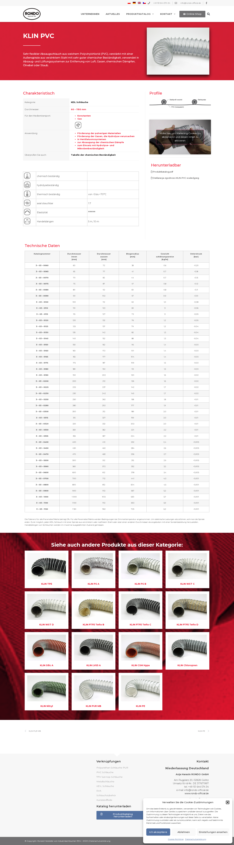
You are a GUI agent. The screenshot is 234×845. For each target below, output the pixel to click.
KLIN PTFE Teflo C (140, 624)
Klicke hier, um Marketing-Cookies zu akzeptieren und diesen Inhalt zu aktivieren (180, 137)
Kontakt (166, 14)
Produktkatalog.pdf (163, 172)
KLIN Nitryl (46, 706)
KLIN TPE (46, 583)
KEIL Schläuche (79, 102)
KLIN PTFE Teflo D (187, 624)
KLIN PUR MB (93, 706)
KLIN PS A (93, 583)
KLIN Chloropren (187, 665)
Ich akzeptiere (158, 832)
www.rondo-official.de (197, 793)
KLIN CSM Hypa (140, 665)
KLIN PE (140, 706)
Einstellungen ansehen (213, 832)
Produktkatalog (138, 14)
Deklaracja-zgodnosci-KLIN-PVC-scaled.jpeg (176, 178)
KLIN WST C (187, 583)
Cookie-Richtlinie (176, 839)
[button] (227, 802)
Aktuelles (113, 14)
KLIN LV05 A (93, 665)
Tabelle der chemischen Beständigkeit (93, 155)
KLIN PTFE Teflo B (93, 624)
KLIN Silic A (46, 665)
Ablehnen (183, 832)
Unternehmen (90, 14)
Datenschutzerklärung (195, 839)
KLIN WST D (46, 624)
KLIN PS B (140, 583)
